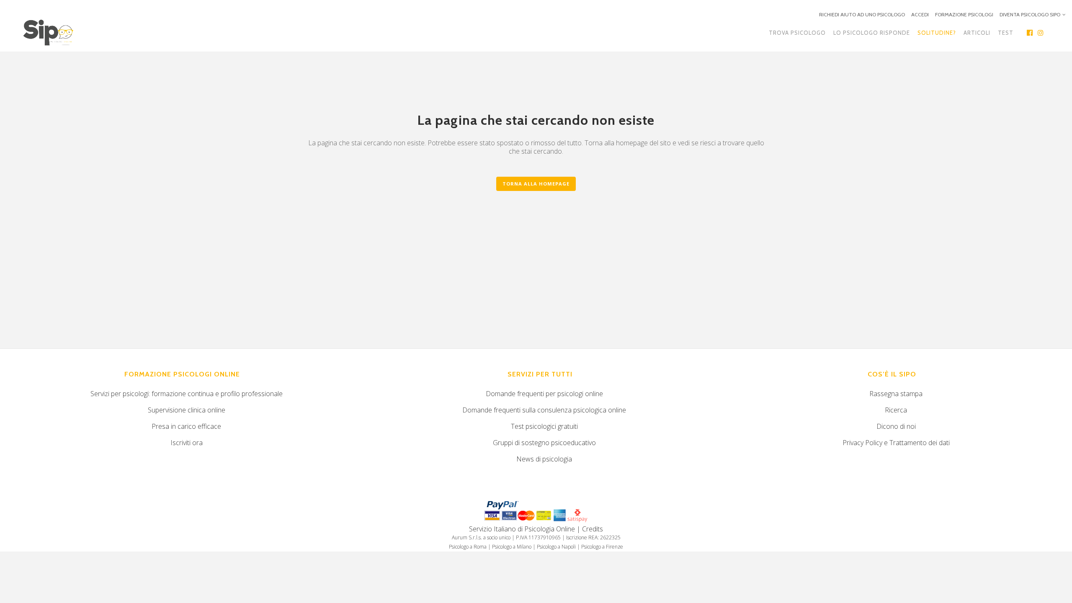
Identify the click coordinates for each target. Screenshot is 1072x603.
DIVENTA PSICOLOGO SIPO (1030, 14)
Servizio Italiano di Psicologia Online (522, 528)
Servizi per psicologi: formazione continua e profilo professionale (186, 393)
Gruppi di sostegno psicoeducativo (544, 442)
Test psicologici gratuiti (544, 426)
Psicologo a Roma (468, 546)
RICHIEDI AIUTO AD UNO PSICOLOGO (862, 14)
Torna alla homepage (536, 183)
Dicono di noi (896, 426)
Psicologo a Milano (511, 546)
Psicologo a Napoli (556, 546)
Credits (592, 528)
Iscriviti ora (186, 442)
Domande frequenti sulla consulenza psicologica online (544, 410)
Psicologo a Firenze (602, 546)
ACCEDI (920, 14)
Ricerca (896, 410)
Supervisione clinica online (186, 410)
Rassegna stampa (896, 393)
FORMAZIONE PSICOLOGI (964, 14)
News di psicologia (544, 459)
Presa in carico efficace (186, 426)
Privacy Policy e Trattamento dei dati (896, 442)
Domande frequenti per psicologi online (544, 393)
